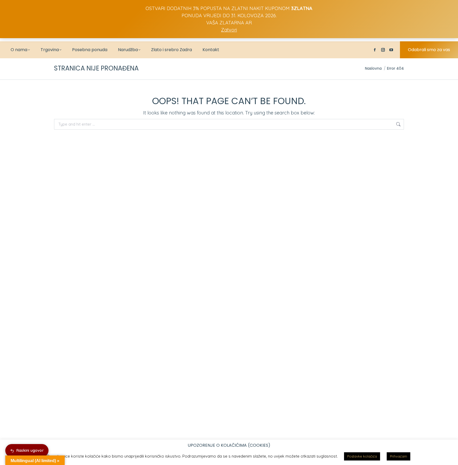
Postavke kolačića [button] (362, 456)
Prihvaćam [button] (398, 456)
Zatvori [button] (229, 30)
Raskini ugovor (30, 450)
